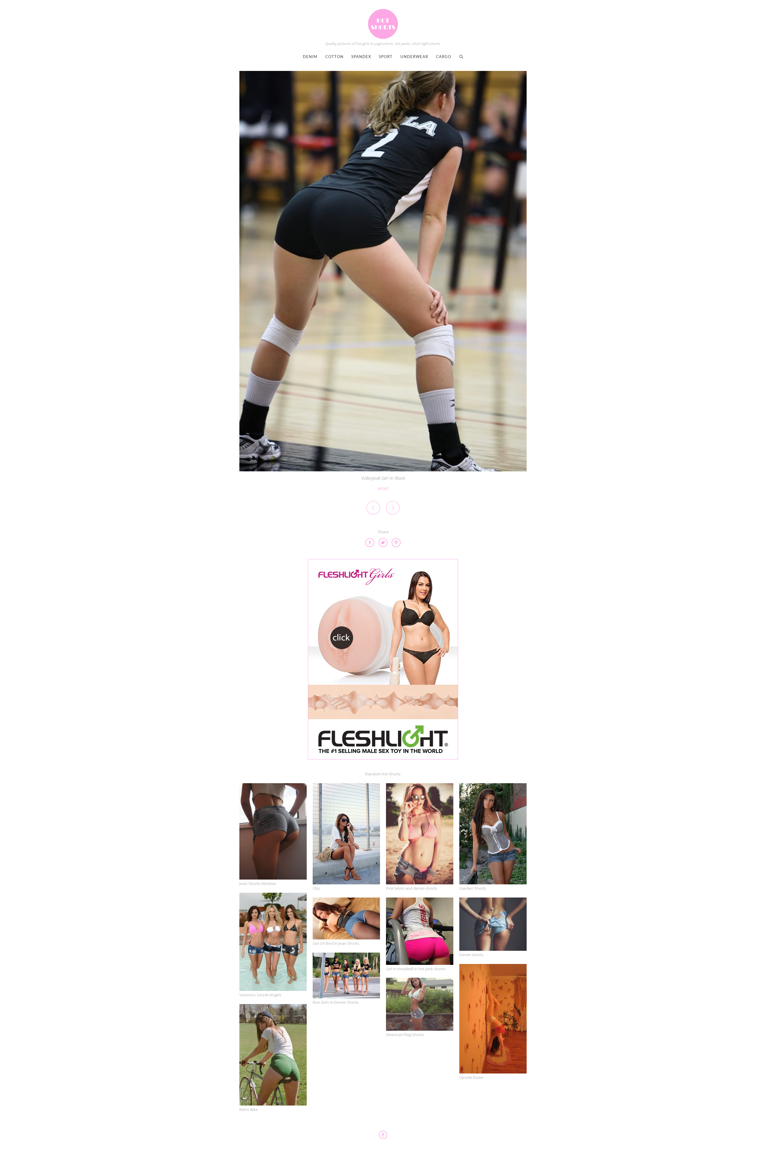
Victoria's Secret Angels (260, 994)
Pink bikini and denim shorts (411, 888)
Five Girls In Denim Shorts (336, 1002)
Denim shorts (471, 954)
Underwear (414, 57)
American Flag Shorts (405, 1034)
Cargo (443, 57)
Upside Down (471, 1077)
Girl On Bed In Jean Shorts (336, 943)
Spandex (361, 57)
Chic (316, 888)
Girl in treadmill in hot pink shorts (416, 968)
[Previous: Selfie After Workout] (373, 509)
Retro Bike (248, 1109)
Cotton (334, 57)
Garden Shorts (472, 888)
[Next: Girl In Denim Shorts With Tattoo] (392, 509)
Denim (310, 57)
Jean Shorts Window (257, 883)
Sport (386, 57)
